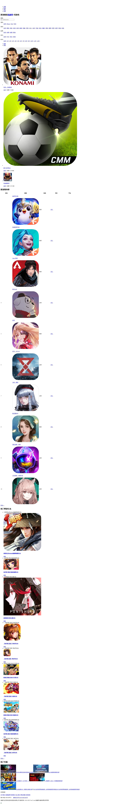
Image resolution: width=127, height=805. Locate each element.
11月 (35, 41)
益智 (14, 28)
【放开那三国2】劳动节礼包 (11, 643)
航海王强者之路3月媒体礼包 (11, 715)
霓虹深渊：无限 (16, 444)
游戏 (5, 6)
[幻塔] (25, 348)
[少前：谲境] (25, 410)
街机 (63, 28)
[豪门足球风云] (40, 165)
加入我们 (18, 794)
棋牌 (50, 28)
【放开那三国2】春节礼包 (10, 752)
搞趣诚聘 (8, 794)
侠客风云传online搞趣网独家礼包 (12, 553)
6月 (21, 41)
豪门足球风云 (7, 168)
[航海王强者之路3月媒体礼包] (11, 712)
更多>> (2, 505)
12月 (38, 41)
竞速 (37, 28)
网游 (8, 28)
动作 (34, 28)
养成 (60, 28)
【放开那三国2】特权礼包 (10, 696)
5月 (18, 41)
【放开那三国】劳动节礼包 (11, 658)
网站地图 (23, 794)
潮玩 (5, 9)
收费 (11, 32)
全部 (5, 24)
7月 (23, 41)
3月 (13, 41)
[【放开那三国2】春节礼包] (11, 749)
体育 (56, 28)
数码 (5, 8)
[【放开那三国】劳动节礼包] (7, 655)
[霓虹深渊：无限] (25, 472)
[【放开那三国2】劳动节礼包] (12, 640)
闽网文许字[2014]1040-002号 (20, 797)
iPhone (8, 24)
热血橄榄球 (6, 183)
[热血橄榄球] (8, 180)
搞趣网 (10, 15)
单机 (11, 28)
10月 (32, 41)
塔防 (27, 28)
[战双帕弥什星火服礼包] (22, 615)
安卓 (15, 24)
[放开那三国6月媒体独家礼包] (11, 569)
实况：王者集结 (8, 87)
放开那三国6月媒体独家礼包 (11, 572)
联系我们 (13, 794)
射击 (40, 28)
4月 (15, 41)
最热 (5, 45)
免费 (8, 32)
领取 (5, 556)
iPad (12, 24)
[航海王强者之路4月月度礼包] (11, 674)
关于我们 (3, 794)
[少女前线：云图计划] (25, 503)
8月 (26, 41)
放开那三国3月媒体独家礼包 (11, 733)
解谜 (21, 28)
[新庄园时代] (25, 441)
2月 (10, 41)
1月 (8, 41)
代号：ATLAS (16, 351)
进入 (52, 209)
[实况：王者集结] (22, 84)
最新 (5, 43)
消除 (47, 28)
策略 (24, 28)
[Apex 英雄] (25, 286)
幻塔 (13, 320)
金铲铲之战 (15, 196)
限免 (14, 32)
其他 (14, 36)
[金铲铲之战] (25, 224)
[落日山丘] (25, 317)
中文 (8, 36)
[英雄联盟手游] (25, 255)
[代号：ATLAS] (25, 379)
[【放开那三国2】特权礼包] (11, 693)
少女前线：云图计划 (17, 475)
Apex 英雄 (15, 258)
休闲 (17, 28)
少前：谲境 (15, 382)
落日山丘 (14, 289)
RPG (30, 28)
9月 (29, 41)
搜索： (2, 18)
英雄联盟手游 (15, 227)
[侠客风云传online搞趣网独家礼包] (22, 550)
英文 (11, 36)
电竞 (5, 11)
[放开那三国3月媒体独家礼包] (11, 731)
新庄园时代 (15, 413)
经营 (53, 28)
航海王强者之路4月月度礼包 (11, 677)
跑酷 (43, 28)
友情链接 (28, 794)
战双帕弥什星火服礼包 (9, 618)
